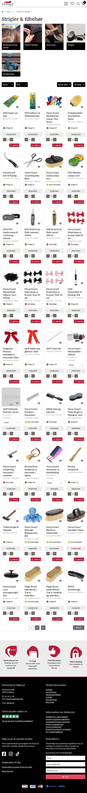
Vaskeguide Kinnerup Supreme (58, 722)
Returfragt (50, 702)
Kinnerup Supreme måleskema (57, 719)
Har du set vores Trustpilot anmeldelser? (17, 721)
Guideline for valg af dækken (57, 717)
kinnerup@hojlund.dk (14, 699)
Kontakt (49, 689)
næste (78, 628)
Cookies (49, 697)
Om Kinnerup (51, 692)
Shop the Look (7, 771)
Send (67, 777)
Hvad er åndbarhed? (53, 727)
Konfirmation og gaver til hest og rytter (17, 767)
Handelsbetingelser (53, 695)
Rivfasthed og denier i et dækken (58, 729)
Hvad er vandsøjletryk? (55, 724)
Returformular (51, 700)
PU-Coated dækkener (54, 732)
